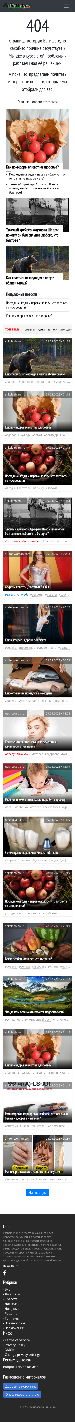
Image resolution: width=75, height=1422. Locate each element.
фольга (25, 966)
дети (10, 807)
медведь (61, 382)
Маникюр (13, 1179)
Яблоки (52, 488)
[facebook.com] (4, 1274)
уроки (68, 807)
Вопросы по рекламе (19, 1367)
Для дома (12, 1308)
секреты (37, 594)
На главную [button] (38, 1192)
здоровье (26, 382)
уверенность (47, 648)
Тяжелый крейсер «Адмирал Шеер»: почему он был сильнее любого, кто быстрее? (34, 188)
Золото (34, 701)
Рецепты (11, 1313)
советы (30, 329)
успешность (15, 1019)
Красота (11, 1299)
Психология (52, 807)
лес (49, 382)
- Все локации (13, 1328)
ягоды (11, 488)
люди (40, 382)
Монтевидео (32, 541)
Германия (13, 541)
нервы (11, 860)
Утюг (23, 701)
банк (65, 435)
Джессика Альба (17, 594)
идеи (41, 329)
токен (42, 1126)
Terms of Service (17, 1340)
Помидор (52, 435)
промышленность (62, 1126)
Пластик (24, 860)
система (49, 541)
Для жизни (13, 1304)
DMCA (9, 1350)
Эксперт (65, 648)
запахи (52, 329)
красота (65, 594)
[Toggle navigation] (66, 6)
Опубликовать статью (22, 1394)
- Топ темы (11, 1318)
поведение (27, 648)
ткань (47, 701)
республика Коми (18, 754)
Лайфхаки (12, 1294)
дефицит (67, 860)
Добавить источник (20, 1386)
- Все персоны (14, 1323)
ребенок (22, 807)
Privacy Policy (15, 1345)
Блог (8, 1289)
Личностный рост (39, 1019)
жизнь (67, 754)
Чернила (57, 1179)
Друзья (59, 701)
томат (38, 435)
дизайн (43, 1179)
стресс (38, 754)
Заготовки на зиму (31, 488)
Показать (9, 1265)
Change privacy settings (23, 1354)
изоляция (28, 1126)
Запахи (11, 382)
